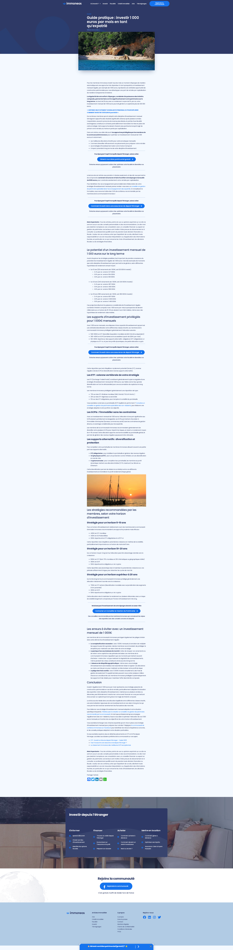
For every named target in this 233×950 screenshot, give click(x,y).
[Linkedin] (149, 917)
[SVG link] (72, 3)
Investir (89, 14)
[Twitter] (159, 917)
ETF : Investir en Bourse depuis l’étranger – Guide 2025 (109, 740)
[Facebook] (144, 917)
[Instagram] (154, 917)
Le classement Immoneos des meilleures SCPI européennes (111, 745)
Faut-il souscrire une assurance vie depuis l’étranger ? (109, 743)
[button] (151, 946)
